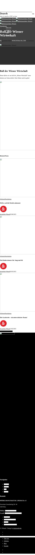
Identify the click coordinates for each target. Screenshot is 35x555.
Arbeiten (8, 30)
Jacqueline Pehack (5, 214)
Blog (7, 32)
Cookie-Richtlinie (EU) (10, 524)
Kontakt (8, 35)
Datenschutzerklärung (10, 519)
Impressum (7, 517)
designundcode (17, 528)
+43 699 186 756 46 (10, 510)
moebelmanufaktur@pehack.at (13, 513)
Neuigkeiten (8, 199)
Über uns (8, 27)
